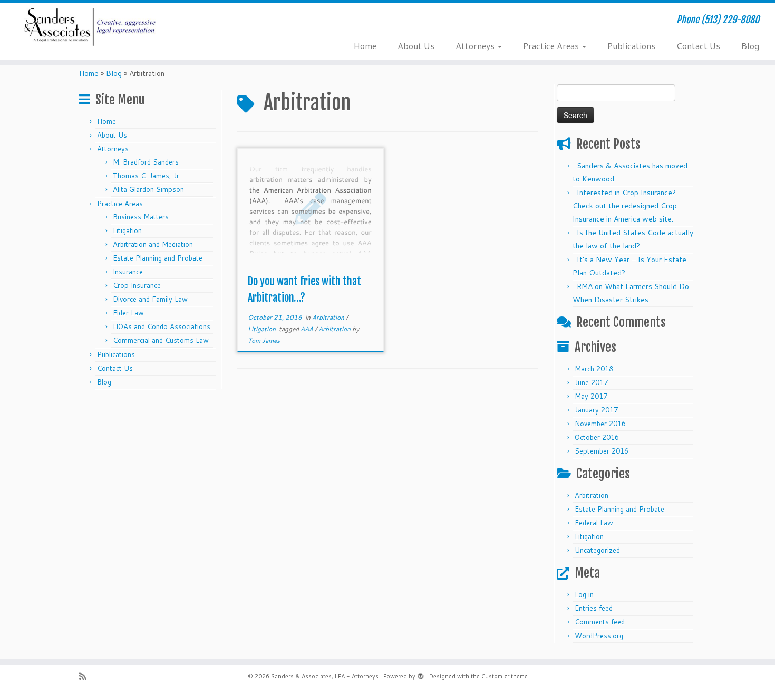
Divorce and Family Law (150, 299)
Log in (584, 594)
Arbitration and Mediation (153, 244)
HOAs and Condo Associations (161, 326)
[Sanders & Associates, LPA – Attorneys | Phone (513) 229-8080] (89, 27)
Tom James (264, 340)
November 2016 (600, 423)
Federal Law (594, 522)
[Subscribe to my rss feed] (86, 676)
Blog (750, 46)
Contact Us (698, 46)
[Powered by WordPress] (420, 674)
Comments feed (600, 622)
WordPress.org (599, 635)
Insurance (128, 271)
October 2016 (597, 437)
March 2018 (594, 368)
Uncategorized (597, 550)
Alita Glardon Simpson (148, 189)
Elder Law (128, 313)
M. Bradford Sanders (146, 162)
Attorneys (476, 46)
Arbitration (329, 317)
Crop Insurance (137, 285)
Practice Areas (552, 46)
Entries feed (594, 608)
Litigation (127, 230)
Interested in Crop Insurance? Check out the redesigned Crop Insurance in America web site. (625, 205)
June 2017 (591, 382)
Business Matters (141, 217)
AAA (308, 328)
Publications (631, 46)
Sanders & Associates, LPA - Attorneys (325, 676)
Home (365, 46)
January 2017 (596, 410)
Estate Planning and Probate (157, 258)
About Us (416, 46)
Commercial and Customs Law (161, 340)
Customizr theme (504, 676)
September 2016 (601, 451)
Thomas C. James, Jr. (147, 175)
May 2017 (591, 396)
